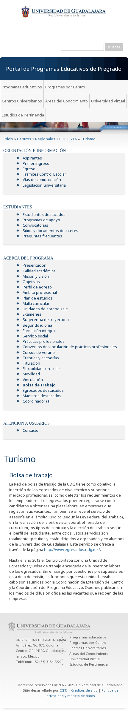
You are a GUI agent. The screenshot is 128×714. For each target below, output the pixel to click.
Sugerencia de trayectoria (46, 319)
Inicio (8, 139)
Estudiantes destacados (44, 214)
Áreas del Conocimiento (66, 101)
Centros (24, 139)
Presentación (34, 265)
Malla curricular (36, 303)
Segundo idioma (37, 325)
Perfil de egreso (37, 287)
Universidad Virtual (108, 101)
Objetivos (31, 281)
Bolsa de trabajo (39, 385)
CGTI (63, 690)
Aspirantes (32, 158)
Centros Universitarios (22, 101)
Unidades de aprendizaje (45, 308)
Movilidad (31, 374)
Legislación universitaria (44, 185)
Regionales (45, 139)
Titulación (31, 363)
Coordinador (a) (37, 401)
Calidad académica (39, 271)
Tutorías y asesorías (41, 357)
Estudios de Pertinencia (23, 115)
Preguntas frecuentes (42, 236)
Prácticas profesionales (44, 341)
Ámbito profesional (40, 292)
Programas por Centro (65, 87)
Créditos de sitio (84, 690)
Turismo (88, 139)
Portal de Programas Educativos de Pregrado (63, 68)
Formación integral (39, 330)
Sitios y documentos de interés (50, 230)
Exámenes (32, 314)
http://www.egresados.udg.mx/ (72, 549)
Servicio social (35, 336)
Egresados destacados (43, 390)
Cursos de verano (39, 352)
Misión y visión (36, 276)
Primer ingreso (36, 163)
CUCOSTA (68, 139)
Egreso (29, 168)
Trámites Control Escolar (44, 174)
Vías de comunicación (42, 179)
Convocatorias (35, 225)
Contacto (30, 430)
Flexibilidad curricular (41, 368)
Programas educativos (22, 87)
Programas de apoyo (41, 219)
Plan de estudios (38, 298)
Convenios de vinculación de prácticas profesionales (70, 346)
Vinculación (33, 379)
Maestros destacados (42, 395)
